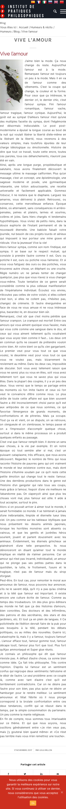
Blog (3, 23)
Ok (33, 803)
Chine (62, 2)
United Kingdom (56, 2)
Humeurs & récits (41, 27)
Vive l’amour (33, 40)
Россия (50, 2)
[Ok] (61, 792)
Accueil (23, 27)
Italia (44, 2)
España (33, 2)
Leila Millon (45, 750)
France (39, 2)
